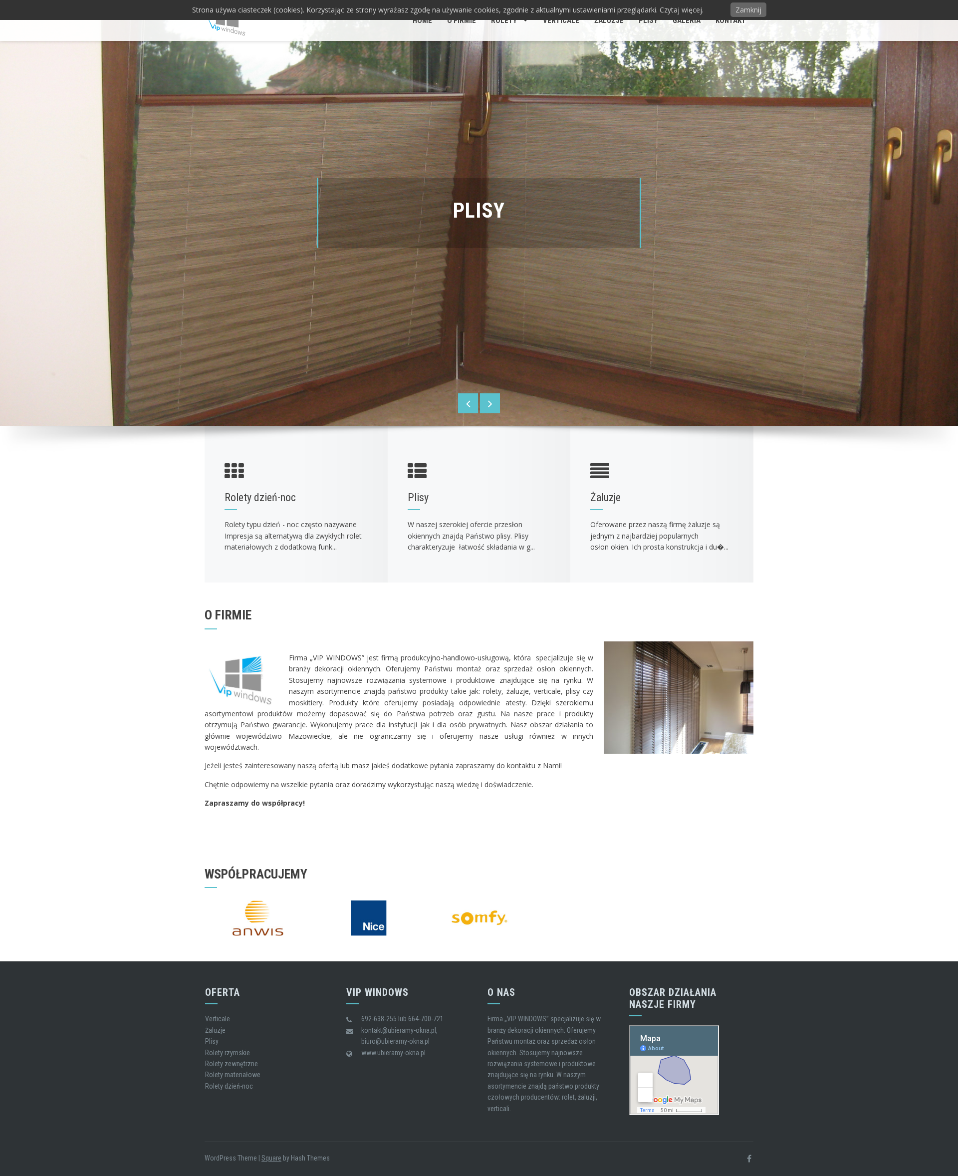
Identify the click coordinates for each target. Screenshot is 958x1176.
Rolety (504, 20)
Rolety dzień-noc (229, 1086)
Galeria (687, 20)
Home (422, 20)
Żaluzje (609, 20)
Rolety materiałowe (232, 1075)
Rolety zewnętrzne (231, 1064)
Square (271, 1158)
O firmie (461, 20)
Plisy (648, 20)
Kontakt (731, 20)
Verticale (561, 20)
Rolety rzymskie (227, 1053)
